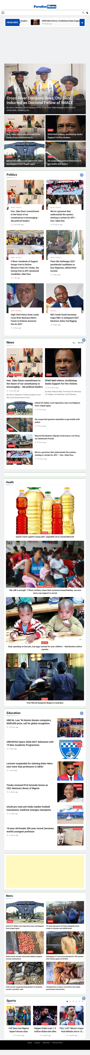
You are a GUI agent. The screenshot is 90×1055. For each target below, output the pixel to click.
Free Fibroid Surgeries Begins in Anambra (45, 703)
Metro (9, 157)
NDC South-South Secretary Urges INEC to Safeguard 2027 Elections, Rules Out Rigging (64, 317)
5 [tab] (79, 1001)
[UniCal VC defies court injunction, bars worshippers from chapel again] (76, 22)
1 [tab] (67, 1001)
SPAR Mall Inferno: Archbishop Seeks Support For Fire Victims (42, 21)
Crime (50, 157)
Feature (41, 586)
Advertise (46, 1043)
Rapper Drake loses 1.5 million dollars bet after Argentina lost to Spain (45, 1031)
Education (77, 721)
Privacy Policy (57, 1043)
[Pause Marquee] (82, 22)
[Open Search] (83, 13)
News (9, 93)
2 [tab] (70, 1001)
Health (44, 533)
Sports (18, 1024)
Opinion (12, 446)
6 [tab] (82, 1001)
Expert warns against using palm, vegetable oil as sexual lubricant (45, 537)
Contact (37, 1043)
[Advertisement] (45, 44)
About (30, 1043)
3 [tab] (73, 1001)
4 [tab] (76, 1001)
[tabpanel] (18, 1021)
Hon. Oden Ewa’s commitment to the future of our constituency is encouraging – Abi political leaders (23, 137)
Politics (16, 130)
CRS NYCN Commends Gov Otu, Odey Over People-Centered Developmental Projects (40, 103)
